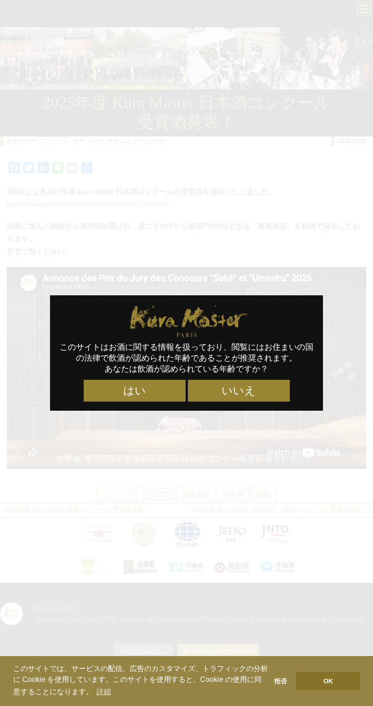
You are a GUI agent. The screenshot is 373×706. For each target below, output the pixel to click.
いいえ (239, 391)
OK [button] (328, 681)
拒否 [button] (280, 681)
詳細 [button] (103, 692)
